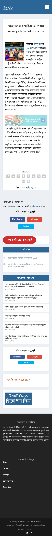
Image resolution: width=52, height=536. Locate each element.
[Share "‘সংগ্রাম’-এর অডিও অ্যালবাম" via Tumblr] (23, 176)
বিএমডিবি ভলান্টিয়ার (22, 525)
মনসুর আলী (38, 44)
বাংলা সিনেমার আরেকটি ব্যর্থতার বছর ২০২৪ (22, 258)
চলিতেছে (5, 468)
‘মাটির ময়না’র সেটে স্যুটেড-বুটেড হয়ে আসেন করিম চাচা (24, 307)
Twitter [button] (26, 226)
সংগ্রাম (33, 187)
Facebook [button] (17, 219)
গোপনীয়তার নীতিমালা (38, 525)
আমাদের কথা (10, 525)
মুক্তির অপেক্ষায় (8, 481)
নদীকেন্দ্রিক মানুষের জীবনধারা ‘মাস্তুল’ (17, 316)
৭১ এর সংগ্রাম (32, 48)
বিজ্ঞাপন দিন (30, 529)
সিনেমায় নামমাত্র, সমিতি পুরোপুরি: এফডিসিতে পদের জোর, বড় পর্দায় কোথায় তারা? (26, 337)
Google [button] (34, 219)
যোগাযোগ (21, 529)
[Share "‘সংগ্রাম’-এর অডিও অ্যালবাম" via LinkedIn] (33, 176)
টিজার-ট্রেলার (7, 487)
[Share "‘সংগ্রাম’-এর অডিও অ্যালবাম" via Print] (28, 181)
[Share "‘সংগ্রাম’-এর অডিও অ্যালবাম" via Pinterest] (28, 176)
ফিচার (5, 462)
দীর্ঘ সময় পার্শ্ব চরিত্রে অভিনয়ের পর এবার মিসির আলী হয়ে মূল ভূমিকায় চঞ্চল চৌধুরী (25, 326)
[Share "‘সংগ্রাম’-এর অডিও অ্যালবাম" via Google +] (18, 176)
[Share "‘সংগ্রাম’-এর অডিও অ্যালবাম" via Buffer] (38, 176)
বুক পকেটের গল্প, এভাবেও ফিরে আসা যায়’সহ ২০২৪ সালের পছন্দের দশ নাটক (25, 265)
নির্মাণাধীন (6, 475)
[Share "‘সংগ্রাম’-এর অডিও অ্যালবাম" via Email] (23, 181)
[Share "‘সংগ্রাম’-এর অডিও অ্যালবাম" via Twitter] (13, 176)
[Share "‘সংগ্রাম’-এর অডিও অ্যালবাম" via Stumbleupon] (43, 176)
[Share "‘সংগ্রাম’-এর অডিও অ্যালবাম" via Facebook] (8, 176)
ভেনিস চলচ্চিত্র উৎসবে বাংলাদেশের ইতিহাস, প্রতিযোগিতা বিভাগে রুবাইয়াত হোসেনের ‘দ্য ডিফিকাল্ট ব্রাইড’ (23, 296)
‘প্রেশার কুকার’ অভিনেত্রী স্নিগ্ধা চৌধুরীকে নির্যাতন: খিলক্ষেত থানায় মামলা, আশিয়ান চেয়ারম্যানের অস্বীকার (24, 285)
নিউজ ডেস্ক (22, 31)
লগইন (32, 206)
